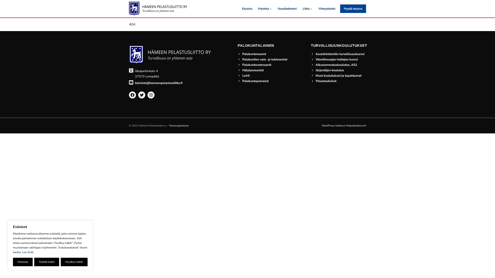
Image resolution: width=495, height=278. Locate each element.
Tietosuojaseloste (179, 125)
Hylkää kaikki (47, 262)
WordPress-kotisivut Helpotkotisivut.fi (344, 125)
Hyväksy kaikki (74, 262)
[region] (50, 245)
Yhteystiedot (326, 8)
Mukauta (23, 262)
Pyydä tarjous (353, 8)
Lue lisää (27, 252)
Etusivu (247, 8)
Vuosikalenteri (287, 8)
